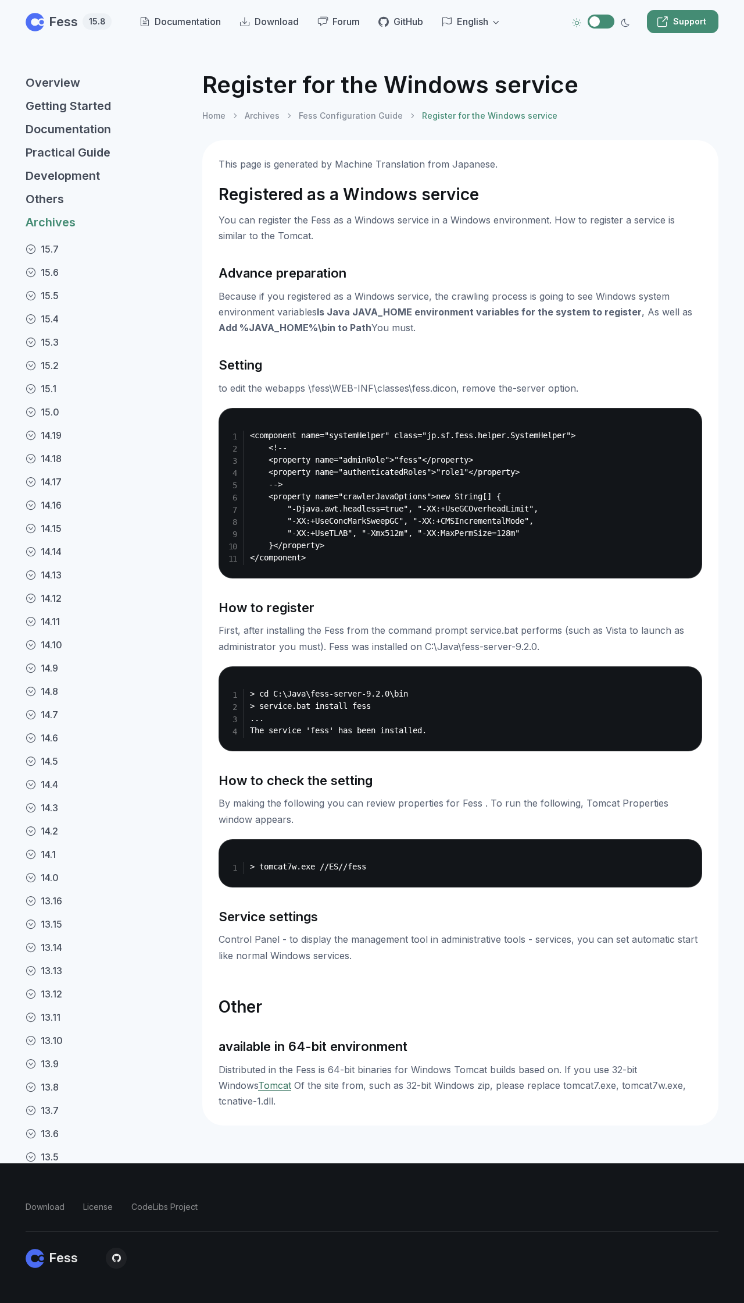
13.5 (50, 1157)
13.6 (50, 1133)
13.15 (51, 924)
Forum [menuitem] (346, 21)
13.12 (51, 994)
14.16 (51, 505)
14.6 (49, 738)
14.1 (48, 854)
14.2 (49, 831)
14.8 (49, 691)
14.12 (51, 598)
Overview (53, 83)
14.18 (51, 458)
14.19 (51, 435)
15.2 (50, 365)
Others (45, 199)
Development (63, 176)
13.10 (52, 1040)
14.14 (51, 552)
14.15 (51, 528)
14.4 (49, 784)
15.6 (50, 272)
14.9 (49, 668)
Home (214, 115)
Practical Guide (68, 152)
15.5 (50, 295)
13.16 (51, 901)
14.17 (51, 482)
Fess (77, 21)
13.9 (50, 1064)
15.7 (50, 249)
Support (689, 21)
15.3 (50, 342)
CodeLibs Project (164, 1207)
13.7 (50, 1110)
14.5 (49, 761)
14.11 (50, 621)
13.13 (51, 971)
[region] (107, 677)
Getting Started (68, 106)
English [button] (472, 21)
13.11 (50, 1017)
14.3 (49, 808)
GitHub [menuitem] (408, 21)
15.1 (48, 389)
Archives (51, 222)
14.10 (51, 645)
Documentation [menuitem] (188, 21)
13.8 (50, 1087)
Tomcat (274, 1085)
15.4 (50, 319)
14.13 (51, 575)
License (98, 1207)
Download (45, 1207)
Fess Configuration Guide (351, 115)
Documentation (68, 129)
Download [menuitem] (277, 21)
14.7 (49, 714)
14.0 (50, 877)
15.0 (50, 412)
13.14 (51, 947)
